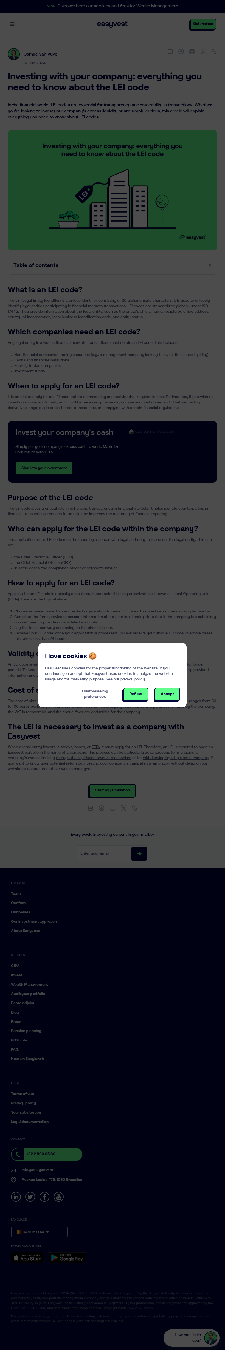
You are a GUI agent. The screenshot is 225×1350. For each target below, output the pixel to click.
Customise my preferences (95, 694)
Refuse (136, 694)
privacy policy (132, 679)
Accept (167, 694)
